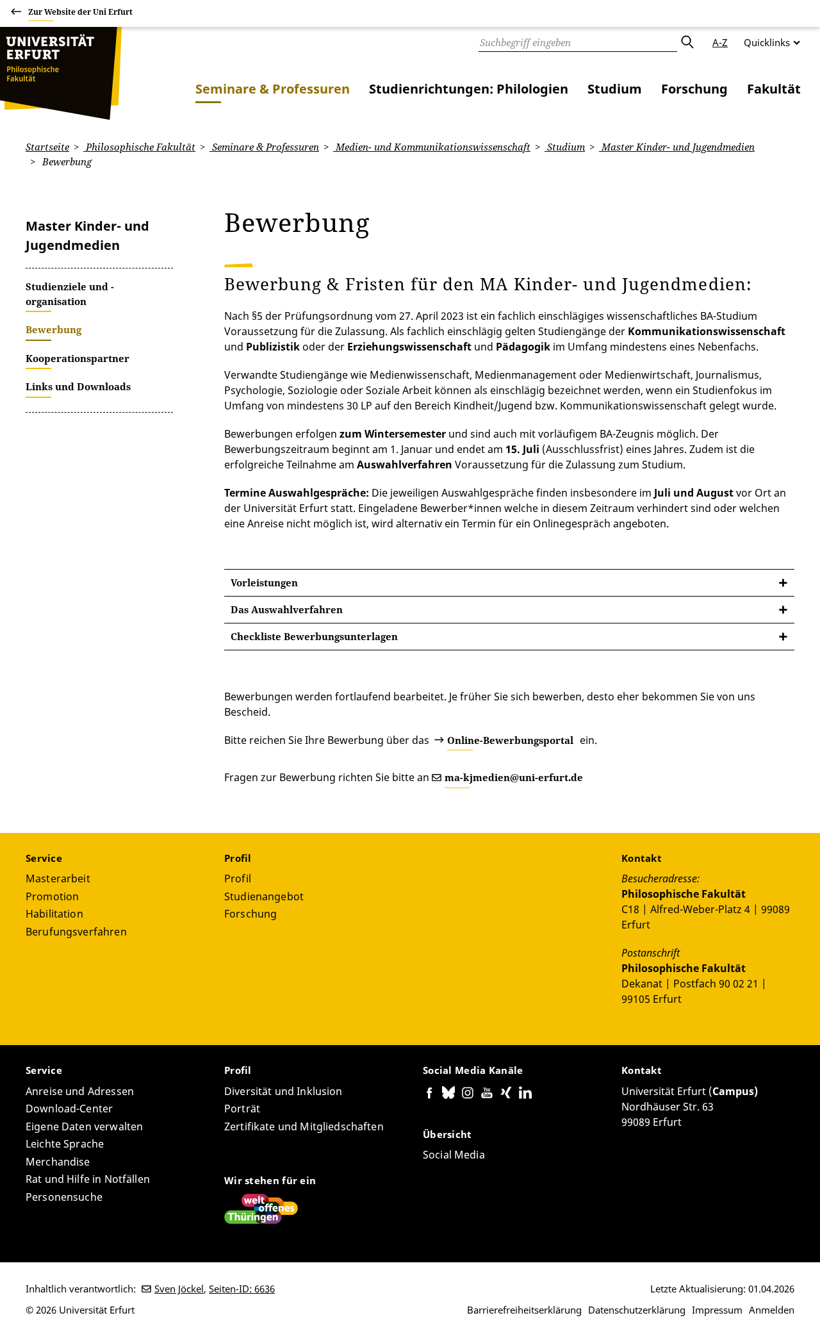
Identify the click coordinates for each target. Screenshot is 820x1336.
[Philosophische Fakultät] (61, 73)
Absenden (686, 42)
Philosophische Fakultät (139, 146)
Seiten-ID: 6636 (242, 1288)
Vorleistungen (264, 582)
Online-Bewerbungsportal (510, 740)
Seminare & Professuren (272, 88)
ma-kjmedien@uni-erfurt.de (514, 777)
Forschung (694, 88)
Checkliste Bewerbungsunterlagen (314, 636)
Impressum (717, 1309)
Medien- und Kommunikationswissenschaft (431, 146)
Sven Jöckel (179, 1288)
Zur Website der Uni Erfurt (80, 11)
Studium (614, 88)
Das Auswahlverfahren (287, 609)
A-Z (720, 42)
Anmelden (771, 1309)
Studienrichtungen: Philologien (468, 88)
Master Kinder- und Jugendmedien (677, 146)
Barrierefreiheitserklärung (524, 1309)
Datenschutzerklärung (636, 1309)
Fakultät (774, 88)
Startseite (47, 146)
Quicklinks (767, 42)
